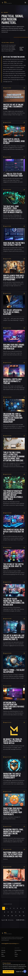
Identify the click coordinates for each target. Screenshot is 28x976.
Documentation (18, 950)
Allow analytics (8, 971)
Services (3, 950)
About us (3, 952)
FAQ (15, 952)
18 (19, 915)
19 (23, 915)
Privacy (16, 954)
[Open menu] (25, 2)
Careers (3, 956)
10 (11, 912)
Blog (2, 954)
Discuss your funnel (22, 49)
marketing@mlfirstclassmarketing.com (9, 943)
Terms (16, 956)
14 (4, 915)
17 (15, 915)
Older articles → (20, 920)
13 (23, 912)
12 (19, 912)
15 (8, 915)
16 (12, 915)
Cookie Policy (21, 968)
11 (15, 912)
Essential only (20, 971)
